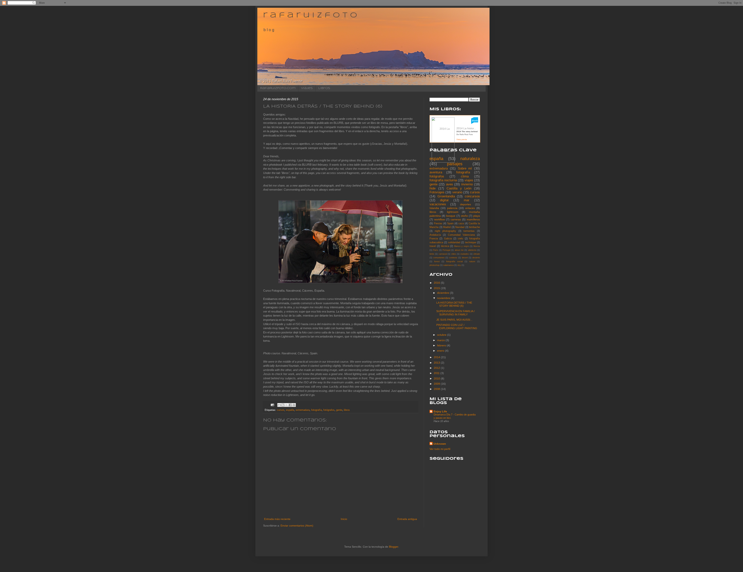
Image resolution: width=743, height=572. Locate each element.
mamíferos (473, 219)
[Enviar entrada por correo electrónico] (272, 404)
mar (466, 200)
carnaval (443, 254)
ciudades (464, 254)
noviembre (444, 298)
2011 (437, 373)
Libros (324, 88)
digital (444, 200)
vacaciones (438, 204)
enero (441, 350)
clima (465, 176)
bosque (450, 215)
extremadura (303, 410)
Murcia (476, 246)
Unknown (439, 443)
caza (461, 223)
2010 (437, 378)
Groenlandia (446, 196)
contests (453, 257)
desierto (476, 257)
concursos (472, 196)
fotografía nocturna (443, 180)
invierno (467, 184)
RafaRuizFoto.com (277, 88)
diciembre (443, 292)
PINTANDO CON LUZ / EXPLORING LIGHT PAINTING (456, 326)
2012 (437, 367)
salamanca (448, 265)
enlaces (470, 208)
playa (476, 215)
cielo (460, 238)
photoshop (434, 265)
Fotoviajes (437, 192)
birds (432, 254)
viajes (469, 180)
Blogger (393, 546)
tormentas (469, 231)
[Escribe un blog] (283, 405)
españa (290, 410)
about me (459, 250)
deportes (465, 204)
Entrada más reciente (277, 519)
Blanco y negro (461, 246)
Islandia (434, 208)
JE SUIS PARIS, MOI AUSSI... (454, 319)
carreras (456, 219)
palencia (452, 208)
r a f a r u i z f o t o (310, 15)
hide (433, 188)
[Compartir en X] (286, 405)
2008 (437, 388)
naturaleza (470, 158)
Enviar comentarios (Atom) (297, 525)
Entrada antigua (407, 519)
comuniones (439, 257)
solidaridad (454, 242)
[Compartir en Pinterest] (294, 405)
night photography (445, 231)
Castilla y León (459, 188)
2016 (437, 282)
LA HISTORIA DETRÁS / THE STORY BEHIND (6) (454, 304)
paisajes (454, 163)
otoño (464, 215)
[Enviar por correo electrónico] (279, 405)
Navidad (459, 227)
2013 (437, 362)
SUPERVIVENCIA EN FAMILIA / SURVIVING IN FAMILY (455, 313)
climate (476, 254)
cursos (280, 410)
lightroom (452, 211)
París (435, 250)
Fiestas (438, 223)
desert (465, 257)
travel (433, 246)
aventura (436, 172)
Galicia (448, 238)
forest (437, 261)
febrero (442, 345)
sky (459, 265)
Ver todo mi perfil (440, 448)
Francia (434, 238)
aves (449, 184)
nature (472, 261)
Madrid (447, 227)
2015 (437, 288)
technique (470, 242)
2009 (437, 383)
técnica (445, 246)
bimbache (474, 227)
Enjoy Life (440, 411)
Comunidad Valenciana (461, 235)
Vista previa (461, 139)
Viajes (307, 88)
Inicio (344, 519)
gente (339, 410)
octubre (442, 334)
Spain (450, 223)
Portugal (446, 250)
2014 (437, 357)
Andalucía (435, 235)
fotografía (316, 410)
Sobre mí (465, 168)
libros (347, 410)
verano (457, 192)
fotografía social (454, 261)
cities (453, 254)
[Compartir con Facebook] (290, 405)
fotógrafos (329, 410)
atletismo (472, 250)
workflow (439, 219)
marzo (441, 340)
